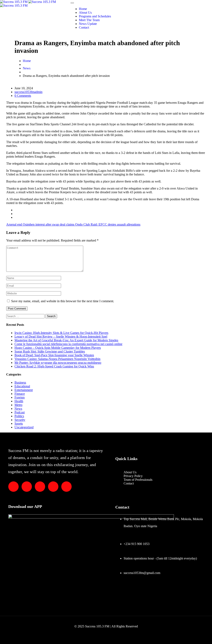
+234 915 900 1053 (136, 544)
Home (83, 9)
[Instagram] (53, 486)
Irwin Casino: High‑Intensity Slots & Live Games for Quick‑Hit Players (61, 333)
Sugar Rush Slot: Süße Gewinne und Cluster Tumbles (49, 351)
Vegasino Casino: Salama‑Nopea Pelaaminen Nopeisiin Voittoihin (57, 359)
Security (19, 420)
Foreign (19, 397)
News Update (88, 23)
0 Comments (22, 95)
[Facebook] (27, 486)
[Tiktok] (40, 486)
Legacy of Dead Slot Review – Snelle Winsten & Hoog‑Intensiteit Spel (60, 336)
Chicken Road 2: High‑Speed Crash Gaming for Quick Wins (54, 366)
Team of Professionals (138, 479)
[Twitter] (13, 486)
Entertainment (23, 390)
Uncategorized (24, 427)
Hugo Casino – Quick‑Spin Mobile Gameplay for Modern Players (57, 347)
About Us (85, 12)
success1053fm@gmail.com (142, 573)
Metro (18, 405)
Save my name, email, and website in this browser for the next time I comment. (62, 301)
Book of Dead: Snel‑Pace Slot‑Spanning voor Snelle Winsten (54, 355)
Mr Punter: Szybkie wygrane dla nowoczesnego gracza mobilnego (57, 362)
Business (20, 382)
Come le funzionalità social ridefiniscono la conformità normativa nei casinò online (68, 344)
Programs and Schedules (95, 16)
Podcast (19, 412)
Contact (84, 27)
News (26, 68)
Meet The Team (89, 20)
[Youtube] (66, 486)
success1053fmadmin (28, 92)
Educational (22, 386)
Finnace (19, 393)
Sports (18, 423)
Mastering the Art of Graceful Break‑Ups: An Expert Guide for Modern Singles (66, 340)
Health (18, 401)
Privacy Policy (133, 476)
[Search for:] (25, 316)
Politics (19, 416)
